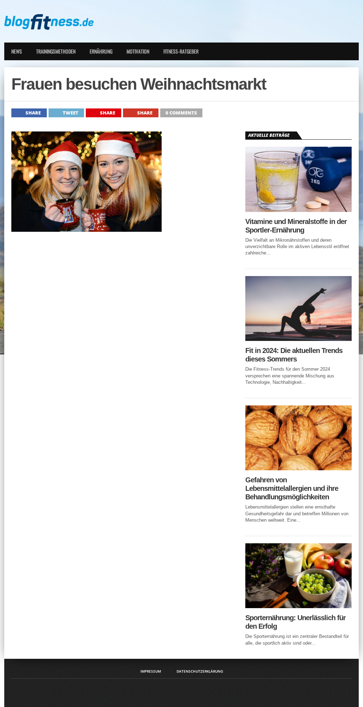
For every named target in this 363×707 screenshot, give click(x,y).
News (16, 51)
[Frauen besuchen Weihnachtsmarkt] (86, 230)
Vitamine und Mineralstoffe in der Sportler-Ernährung (296, 226)
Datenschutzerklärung (200, 671)
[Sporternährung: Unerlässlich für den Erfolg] (298, 606)
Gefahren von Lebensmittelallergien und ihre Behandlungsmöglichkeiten (291, 488)
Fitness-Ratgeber (181, 51)
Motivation (138, 51)
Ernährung (101, 51)
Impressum (150, 671)
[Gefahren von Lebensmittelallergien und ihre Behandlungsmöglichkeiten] (298, 468)
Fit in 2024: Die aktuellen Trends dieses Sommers (293, 355)
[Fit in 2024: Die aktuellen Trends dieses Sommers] (298, 339)
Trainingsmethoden (56, 51)
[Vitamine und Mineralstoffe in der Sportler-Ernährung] (298, 210)
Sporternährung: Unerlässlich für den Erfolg (295, 622)
